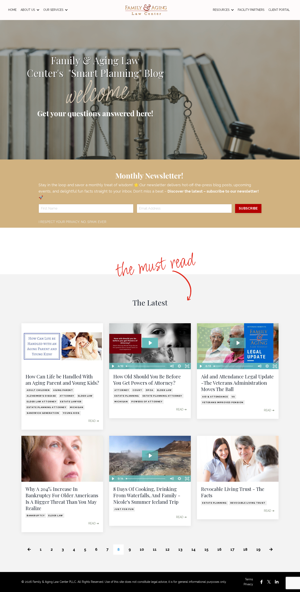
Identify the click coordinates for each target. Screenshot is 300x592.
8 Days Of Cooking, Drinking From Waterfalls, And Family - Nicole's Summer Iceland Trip (146, 495)
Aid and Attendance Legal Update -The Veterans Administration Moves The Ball (237, 382)
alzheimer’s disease (41, 396)
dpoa (149, 390)
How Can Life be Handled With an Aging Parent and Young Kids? (62, 379)
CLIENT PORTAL (279, 9)
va (233, 397)
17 (232, 549)
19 (258, 549)
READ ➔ (93, 421)
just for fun (124, 509)
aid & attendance (215, 397)
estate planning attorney (46, 407)
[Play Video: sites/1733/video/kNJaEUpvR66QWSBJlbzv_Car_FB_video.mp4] (150, 343)
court (137, 390)
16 (219, 549)
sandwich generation (43, 413)
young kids (71, 413)
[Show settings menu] (179, 366)
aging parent (63, 390)
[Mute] (172, 366)
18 (245, 549)
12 (167, 549)
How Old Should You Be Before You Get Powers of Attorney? (147, 379)
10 (142, 549)
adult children (38, 390)
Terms (249, 579)
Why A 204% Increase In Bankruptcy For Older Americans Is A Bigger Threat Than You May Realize (62, 498)
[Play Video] (113, 366)
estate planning (126, 396)
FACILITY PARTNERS (251, 9)
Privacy (248, 584)
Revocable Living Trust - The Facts (232, 492)
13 (180, 549)
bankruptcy (36, 515)
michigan (76, 407)
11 (155, 549)
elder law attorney (42, 401)
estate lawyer (71, 401)
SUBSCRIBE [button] (248, 208)
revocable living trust (248, 503)
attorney (67, 396)
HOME (12, 9)
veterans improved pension (222, 402)
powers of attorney (146, 401)
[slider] (146, 366)
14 (193, 549)
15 (206, 549)
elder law (85, 396)
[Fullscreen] (187, 366)
